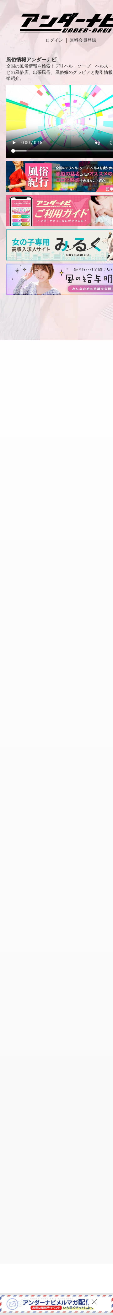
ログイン (54, 40)
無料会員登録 (83, 40)
